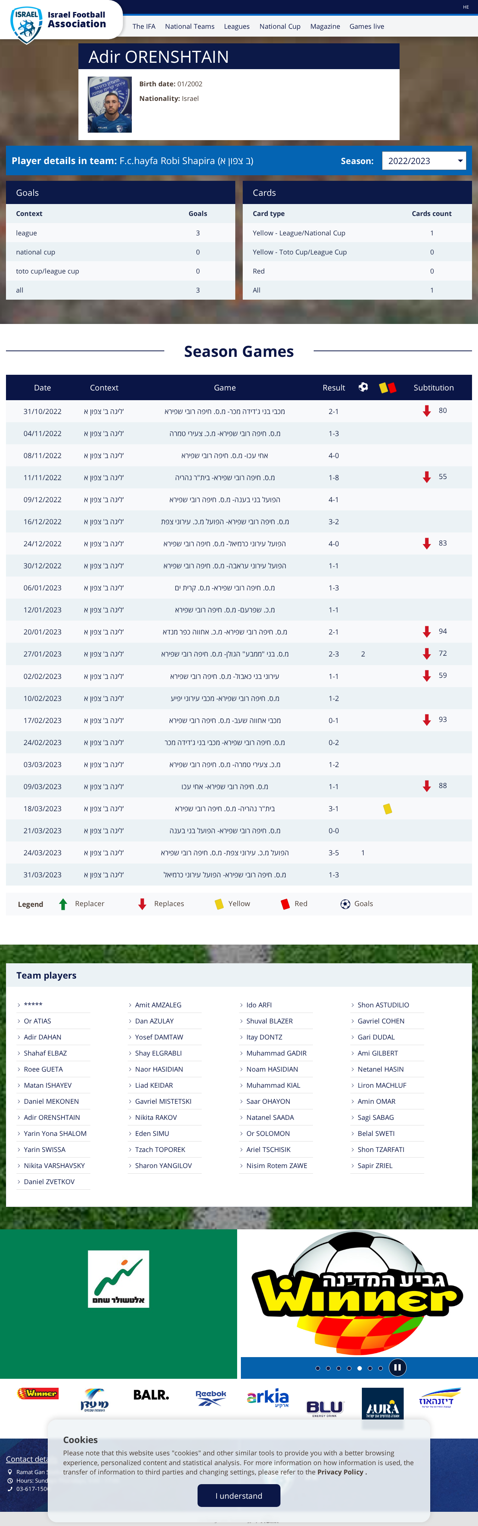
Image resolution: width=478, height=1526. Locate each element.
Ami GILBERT (378, 1052)
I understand (239, 1495)
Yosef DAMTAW (159, 1036)
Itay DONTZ (264, 1036)
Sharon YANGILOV (163, 1165)
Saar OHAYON (268, 1101)
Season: (357, 161)
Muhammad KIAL (273, 1085)
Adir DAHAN (43, 1036)
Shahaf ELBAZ (45, 1052)
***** (33, 1004)
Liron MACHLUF (382, 1085)
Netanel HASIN (381, 1069)
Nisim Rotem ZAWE (276, 1165)
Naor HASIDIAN (159, 1069)
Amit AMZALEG (158, 1004)
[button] (397, 1367)
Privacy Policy (341, 1471)
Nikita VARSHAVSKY (54, 1165)
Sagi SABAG (376, 1117)
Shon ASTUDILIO (383, 1004)
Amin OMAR (376, 1101)
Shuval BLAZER (269, 1020)
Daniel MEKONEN (51, 1101)
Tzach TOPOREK (160, 1149)
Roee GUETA (43, 1069)
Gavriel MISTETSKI (163, 1101)
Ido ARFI (259, 1004)
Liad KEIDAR (154, 1085)
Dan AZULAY (154, 1020)
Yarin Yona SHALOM (55, 1133)
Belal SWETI (376, 1133)
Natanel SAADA (270, 1117)
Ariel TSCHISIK (268, 1149)
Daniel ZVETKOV (49, 1181)
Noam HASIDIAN (272, 1069)
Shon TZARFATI (381, 1149)
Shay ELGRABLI (158, 1052)
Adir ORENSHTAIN (52, 1117)
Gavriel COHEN (381, 1020)
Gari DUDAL (376, 1036)
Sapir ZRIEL (375, 1165)
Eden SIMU (152, 1133)
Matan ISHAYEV (48, 1085)
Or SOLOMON (268, 1133)
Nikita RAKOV (156, 1117)
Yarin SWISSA (44, 1149)
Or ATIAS (37, 1020)
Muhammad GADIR (276, 1052)
